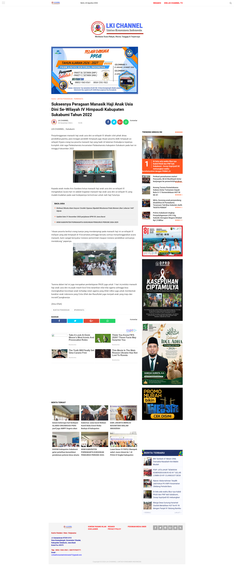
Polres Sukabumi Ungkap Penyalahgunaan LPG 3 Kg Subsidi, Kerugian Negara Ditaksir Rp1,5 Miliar (167, 216)
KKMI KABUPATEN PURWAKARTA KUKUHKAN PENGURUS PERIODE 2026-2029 (87, 222)
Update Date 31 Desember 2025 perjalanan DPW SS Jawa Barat (80, 217)
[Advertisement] (94, 382)
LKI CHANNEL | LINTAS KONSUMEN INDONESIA (123, 562)
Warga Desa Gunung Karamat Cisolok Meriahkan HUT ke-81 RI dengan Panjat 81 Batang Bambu (167, 505)
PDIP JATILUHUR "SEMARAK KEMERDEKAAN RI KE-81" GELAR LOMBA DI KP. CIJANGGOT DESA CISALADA (167, 473)
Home (53, 99)
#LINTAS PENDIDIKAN (61, 310)
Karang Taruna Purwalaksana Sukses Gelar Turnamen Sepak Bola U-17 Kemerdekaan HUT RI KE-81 (166, 191)
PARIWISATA (78, 99)
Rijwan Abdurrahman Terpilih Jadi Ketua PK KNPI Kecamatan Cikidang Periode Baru (166, 483)
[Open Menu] (3, 3)
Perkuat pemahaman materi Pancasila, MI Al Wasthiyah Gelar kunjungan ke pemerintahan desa (167, 178)
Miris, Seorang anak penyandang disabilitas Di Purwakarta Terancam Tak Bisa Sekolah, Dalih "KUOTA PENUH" (167, 204)
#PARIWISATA (79, 310)
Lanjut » (178, 512)
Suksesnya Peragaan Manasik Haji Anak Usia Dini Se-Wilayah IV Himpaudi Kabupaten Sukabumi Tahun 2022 (92, 109)
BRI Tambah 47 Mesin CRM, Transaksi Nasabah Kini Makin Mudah (165, 462)
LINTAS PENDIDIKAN (65, 99)
